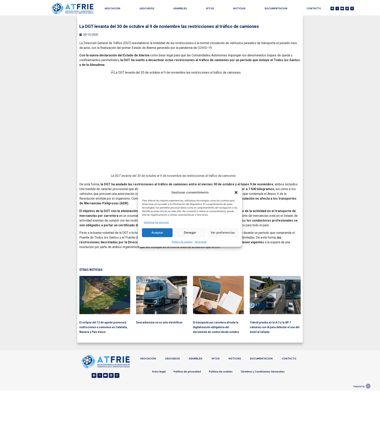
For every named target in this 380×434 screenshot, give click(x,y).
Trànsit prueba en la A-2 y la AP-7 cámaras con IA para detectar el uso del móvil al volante (274, 327)
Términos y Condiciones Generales (262, 371)
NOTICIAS (239, 8)
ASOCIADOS (147, 8)
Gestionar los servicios (156, 222)
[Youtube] (342, 8)
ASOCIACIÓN (112, 8)
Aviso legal (200, 241)
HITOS (210, 8)
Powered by (359, 386)
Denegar (190, 232)
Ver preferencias (223, 232)
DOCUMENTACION (276, 8)
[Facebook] (332, 8)
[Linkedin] (347, 8)
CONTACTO (314, 8)
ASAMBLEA (180, 8)
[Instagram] (352, 8)
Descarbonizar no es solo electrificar (159, 322)
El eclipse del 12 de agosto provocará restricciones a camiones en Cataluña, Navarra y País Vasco (103, 327)
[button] (236, 192)
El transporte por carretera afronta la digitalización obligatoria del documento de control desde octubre (216, 327)
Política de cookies (182, 241)
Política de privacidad (187, 371)
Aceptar (157, 232)
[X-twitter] (337, 8)
